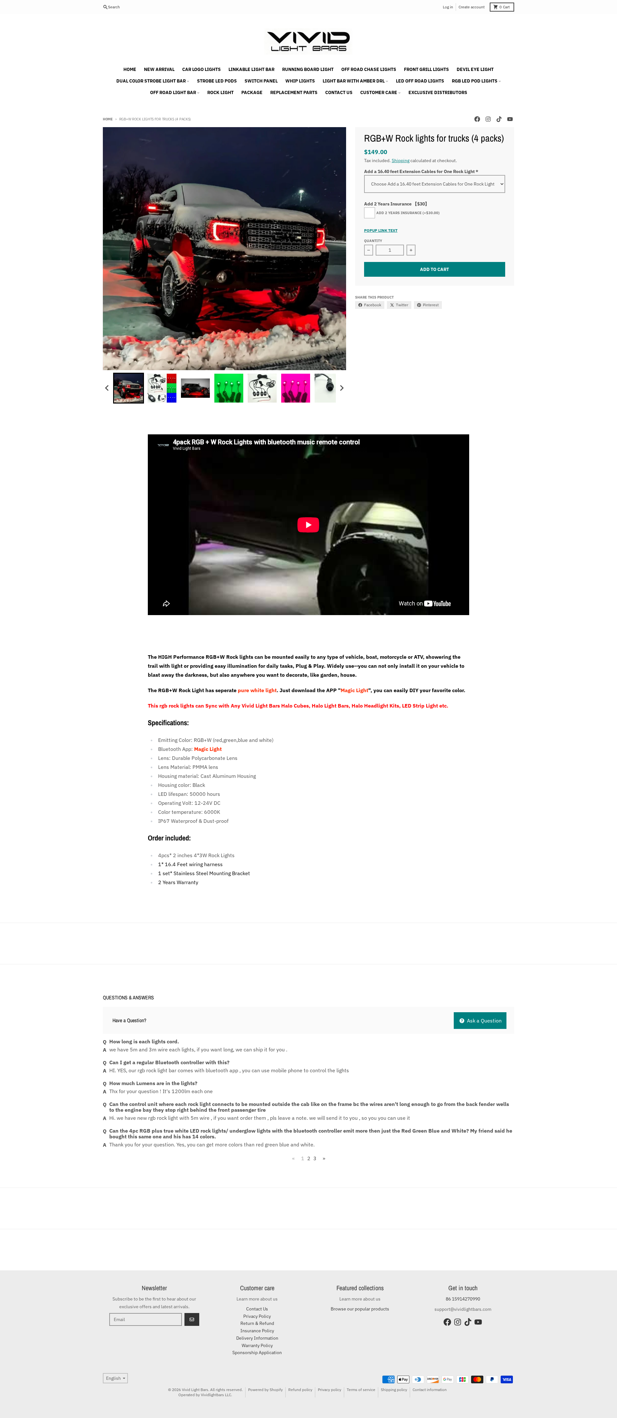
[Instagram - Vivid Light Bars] (488, 119)
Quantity (373, 241)
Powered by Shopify (265, 1389)
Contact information (430, 1389)
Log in (448, 6)
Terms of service (361, 1389)
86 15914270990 (463, 1299)
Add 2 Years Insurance (408, 213)
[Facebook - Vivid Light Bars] (477, 119)
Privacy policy (329, 1389)
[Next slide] (341, 388)
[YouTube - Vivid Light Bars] (510, 119)
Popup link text (381, 230)
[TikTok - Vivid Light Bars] (499, 119)
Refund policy (300, 1389)
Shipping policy (394, 1389)
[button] (128, 388)
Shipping (400, 160)
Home (108, 119)
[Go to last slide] (107, 388)
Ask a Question (484, 1020)
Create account (472, 6)
